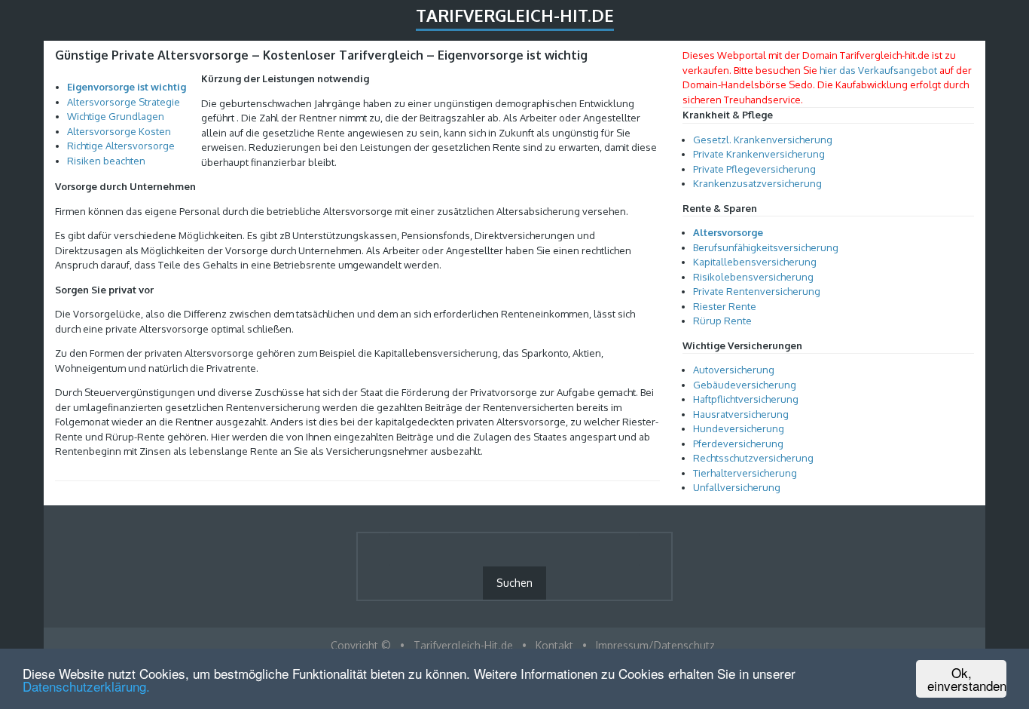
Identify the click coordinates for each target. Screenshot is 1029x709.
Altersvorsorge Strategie (123, 102)
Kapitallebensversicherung (755, 262)
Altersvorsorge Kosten (119, 131)
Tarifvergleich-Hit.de (515, 15)
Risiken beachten (106, 161)
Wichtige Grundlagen (115, 116)
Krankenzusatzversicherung (757, 183)
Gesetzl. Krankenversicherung (762, 140)
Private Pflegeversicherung (754, 169)
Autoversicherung (733, 370)
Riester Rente (724, 306)
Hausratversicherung (741, 414)
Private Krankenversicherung (759, 154)
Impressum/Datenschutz (655, 645)
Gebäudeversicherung (744, 385)
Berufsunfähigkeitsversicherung (765, 247)
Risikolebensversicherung (753, 277)
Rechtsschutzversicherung (753, 458)
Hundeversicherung (738, 428)
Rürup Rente (722, 321)
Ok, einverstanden (966, 679)
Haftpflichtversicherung (745, 399)
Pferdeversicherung (738, 443)
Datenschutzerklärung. (86, 686)
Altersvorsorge (728, 232)
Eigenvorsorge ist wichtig (126, 87)
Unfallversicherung (736, 487)
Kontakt (554, 645)
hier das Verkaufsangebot (878, 70)
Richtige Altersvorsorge (121, 146)
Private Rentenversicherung (756, 291)
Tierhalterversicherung (745, 473)
